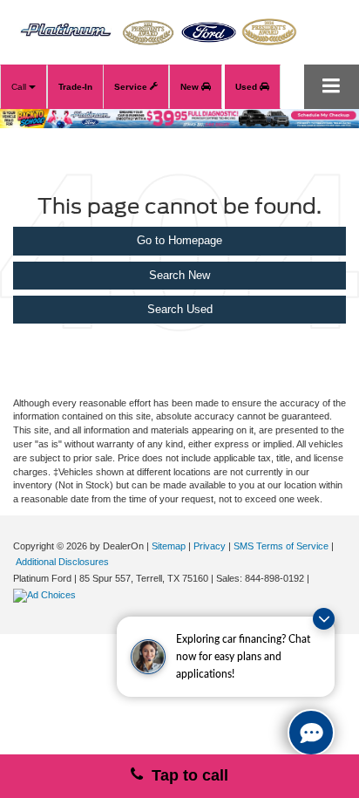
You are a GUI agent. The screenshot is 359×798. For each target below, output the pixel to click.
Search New (179, 275)
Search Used (180, 309)
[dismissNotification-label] (324, 619)
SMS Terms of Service (281, 546)
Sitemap (169, 546)
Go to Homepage (179, 240)
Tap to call (185, 775)
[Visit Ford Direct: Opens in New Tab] (46, 595)
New (190, 87)
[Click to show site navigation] (331, 87)
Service (132, 87)
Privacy (209, 546)
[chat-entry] (311, 732)
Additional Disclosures (62, 561)
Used (247, 87)
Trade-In (75, 87)
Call (20, 87)
